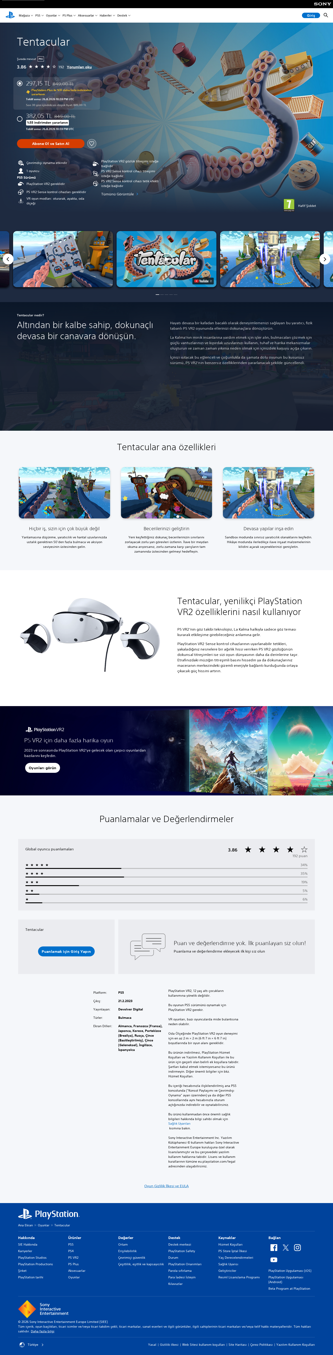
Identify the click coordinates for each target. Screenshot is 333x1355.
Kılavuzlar (175, 1284)
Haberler (106, 15)
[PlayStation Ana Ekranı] (10, 15)
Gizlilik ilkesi (169, 1345)
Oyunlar (51, 15)
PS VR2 (73, 1258)
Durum (173, 1258)
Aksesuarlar (86, 15)
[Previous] (8, 259)
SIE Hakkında (27, 1244)
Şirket (22, 1271)
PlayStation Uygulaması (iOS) (289, 1271)
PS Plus (67, 15)
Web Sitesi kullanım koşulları (203, 1345)
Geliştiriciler (227, 1271)
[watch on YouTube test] (203, 281)
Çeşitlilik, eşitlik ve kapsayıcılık (141, 1264)
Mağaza (24, 15)
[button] (167, 259)
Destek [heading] (174, 1237)
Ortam (123, 1244)
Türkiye (33, 1344)
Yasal (152, 1345)
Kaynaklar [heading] (227, 1237)
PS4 (71, 1251)
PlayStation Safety (181, 1251)
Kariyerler (25, 1251)
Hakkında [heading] (26, 1237)
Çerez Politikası (261, 1345)
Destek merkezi (179, 1244)
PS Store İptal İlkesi (232, 1251)
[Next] (324, 259)
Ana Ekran (25, 1225)
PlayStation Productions (35, 1264)
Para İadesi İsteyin (181, 1277)
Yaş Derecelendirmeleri (235, 1258)
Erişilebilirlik (127, 1251)
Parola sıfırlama (180, 1271)
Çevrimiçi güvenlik (131, 1258)
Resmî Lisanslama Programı (239, 1277)
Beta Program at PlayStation (289, 1288)
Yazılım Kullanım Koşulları (295, 1345)
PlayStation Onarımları (185, 1264)
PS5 (37, 15)
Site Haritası (238, 1345)
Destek (122, 15)
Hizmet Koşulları (230, 1244)
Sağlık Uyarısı (228, 1264)
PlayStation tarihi (30, 1277)
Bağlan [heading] (274, 1237)
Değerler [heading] (125, 1237)
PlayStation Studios (32, 1258)
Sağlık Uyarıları (179, 1123)
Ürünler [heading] (74, 1237)
